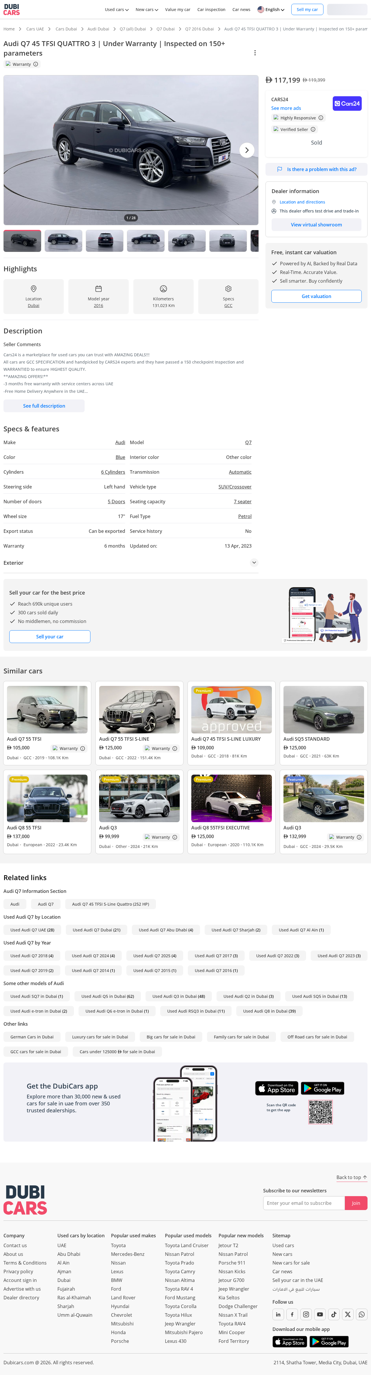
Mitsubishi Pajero (184, 1332)
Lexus (117, 1271)
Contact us (15, 1245)
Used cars (283, 1245)
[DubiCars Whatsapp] (362, 1314)
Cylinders (113, 472)
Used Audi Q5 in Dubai (103, 996)
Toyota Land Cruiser (187, 1245)
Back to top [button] (349, 1177)
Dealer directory (21, 1297)
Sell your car (49, 636)
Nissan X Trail (233, 1315)
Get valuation (316, 296)
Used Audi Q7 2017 (213, 955)
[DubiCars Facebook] (292, 1314)
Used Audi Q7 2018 (29, 955)
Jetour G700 (231, 1280)
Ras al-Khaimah (74, 1297)
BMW (116, 1280)
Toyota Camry (180, 1271)
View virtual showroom (316, 224)
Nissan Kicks (232, 1271)
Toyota (118, 1245)
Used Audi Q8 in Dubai (265, 1011)
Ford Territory (234, 1341)
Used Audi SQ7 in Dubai (33, 996)
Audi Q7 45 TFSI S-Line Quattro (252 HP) (110, 904)
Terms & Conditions (25, 1263)
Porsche (120, 1341)
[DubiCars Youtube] (320, 1314)
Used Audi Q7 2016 (213, 970)
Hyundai (120, 1306)
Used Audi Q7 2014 (90, 970)
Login (347, 9)
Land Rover (123, 1297)
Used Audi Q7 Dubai (92, 930)
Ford (116, 1289)
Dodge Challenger (238, 1306)
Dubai (63, 1280)
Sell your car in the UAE (297, 1280)
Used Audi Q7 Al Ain (298, 930)
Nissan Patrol (179, 1254)
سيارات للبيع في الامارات (296, 1290)
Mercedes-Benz (127, 1254)
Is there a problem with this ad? (322, 169)
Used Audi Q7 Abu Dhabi (163, 930)
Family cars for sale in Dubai (241, 1037)
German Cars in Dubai (32, 1037)
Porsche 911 (232, 1263)
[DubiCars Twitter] (348, 1314)
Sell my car (307, 9)
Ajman (64, 1271)
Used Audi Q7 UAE (28, 930)
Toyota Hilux (178, 1315)
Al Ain (63, 1263)
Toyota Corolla (181, 1306)
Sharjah (65, 1306)
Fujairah (66, 1289)
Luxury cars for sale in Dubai (100, 1037)
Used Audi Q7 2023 (336, 955)
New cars (282, 1254)
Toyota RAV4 (232, 1323)
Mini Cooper (232, 1332)
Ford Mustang (180, 1297)
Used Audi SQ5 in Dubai (315, 996)
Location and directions (302, 202)
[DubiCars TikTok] (334, 1314)
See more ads (286, 108)
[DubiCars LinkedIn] (278, 1314)
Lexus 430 (175, 1341)
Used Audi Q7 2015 (151, 970)
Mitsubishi (122, 1323)
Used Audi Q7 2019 (29, 970)
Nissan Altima (180, 1280)
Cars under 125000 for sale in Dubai (117, 1051)
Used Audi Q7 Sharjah (233, 930)
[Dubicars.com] (25, 1200)
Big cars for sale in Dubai (171, 1037)
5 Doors (116, 501)
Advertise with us (22, 1289)
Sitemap (281, 1235)
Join (356, 1203)
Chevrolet (121, 1315)
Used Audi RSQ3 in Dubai (192, 1011)
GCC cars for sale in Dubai (35, 1051)
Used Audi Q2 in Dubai (245, 996)
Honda (118, 1332)
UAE (61, 1245)
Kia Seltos (229, 1297)
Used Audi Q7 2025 (151, 955)
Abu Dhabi (68, 1254)
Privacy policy (18, 1271)
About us (13, 1254)
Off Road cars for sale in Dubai (317, 1037)
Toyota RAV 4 (179, 1289)
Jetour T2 (228, 1245)
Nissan (118, 1263)
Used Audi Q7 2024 (90, 955)
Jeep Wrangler (180, 1323)
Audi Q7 (46, 904)
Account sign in (20, 1280)
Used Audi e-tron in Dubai (35, 1011)
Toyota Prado (179, 1263)
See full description (44, 406)
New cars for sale (291, 1263)
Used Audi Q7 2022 (274, 955)
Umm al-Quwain (74, 1315)
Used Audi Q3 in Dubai (174, 996)
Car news (282, 1271)
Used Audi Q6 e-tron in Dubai (114, 1011)
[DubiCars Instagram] (306, 1314)
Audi (14, 904)
